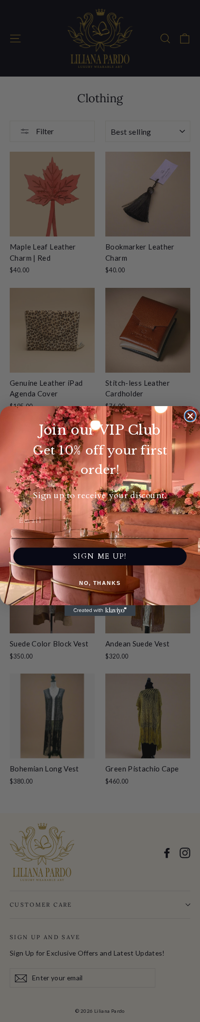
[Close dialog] (190, 415)
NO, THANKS (100, 583)
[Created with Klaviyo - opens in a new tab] (100, 610)
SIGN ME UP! (100, 556)
